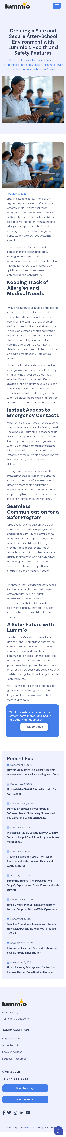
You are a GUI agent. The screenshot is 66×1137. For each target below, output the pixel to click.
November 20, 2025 (21, 803)
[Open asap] (58, 1130)
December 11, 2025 (21, 765)
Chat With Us (25, 1099)
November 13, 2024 (21, 962)
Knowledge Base (12, 1052)
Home (12, 60)
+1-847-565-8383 (15, 1079)
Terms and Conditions (15, 1018)
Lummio (31, 1127)
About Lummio (10, 1045)
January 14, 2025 (20, 875)
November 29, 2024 (21, 943)
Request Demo (11, 1038)
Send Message (25, 1088)
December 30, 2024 (21, 899)
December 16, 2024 (21, 919)
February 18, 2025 (20, 827)
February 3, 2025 (20, 851)
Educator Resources (14, 1059)
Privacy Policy (10, 1012)
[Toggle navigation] (57, 6)
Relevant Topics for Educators (39, 60)
